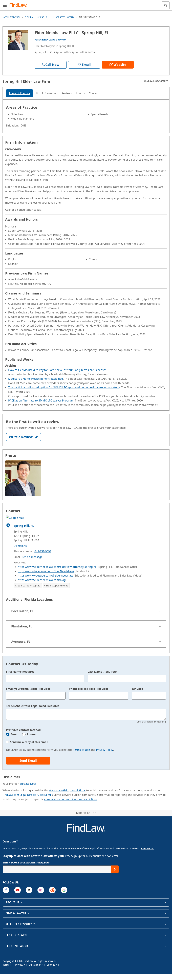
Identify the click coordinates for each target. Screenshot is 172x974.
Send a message (32, 557)
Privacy (19, 964)
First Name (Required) (20, 671)
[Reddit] (52, 890)
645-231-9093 (42, 551)
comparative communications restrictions (70, 799)
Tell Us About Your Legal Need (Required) (33, 706)
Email (14, 734)
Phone (31, 734)
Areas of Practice (19, 93)
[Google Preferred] (64, 890)
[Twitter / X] (29, 890)
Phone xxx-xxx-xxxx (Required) (89, 689)
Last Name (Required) (102, 671)
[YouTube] (17, 890)
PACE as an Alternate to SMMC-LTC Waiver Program (41, 400)
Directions (20, 546)
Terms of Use (81, 750)
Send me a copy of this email (29, 742)
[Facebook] (6, 890)
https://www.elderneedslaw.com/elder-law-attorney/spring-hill (57, 567)
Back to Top (87, 813)
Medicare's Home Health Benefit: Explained (35, 378)
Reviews (66, 93)
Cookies (51, 964)
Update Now (28, 784)
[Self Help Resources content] (165, 924)
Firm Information (46, 93)
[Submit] (115, 869)
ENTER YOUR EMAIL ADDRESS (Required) (26, 862)
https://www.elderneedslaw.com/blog (42, 580)
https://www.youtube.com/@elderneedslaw (45, 575)
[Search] (165, 5)
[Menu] (4, 5)
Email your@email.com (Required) (28, 689)
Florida (29, 17)
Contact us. (147, 848)
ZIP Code (137, 689)
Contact (94, 93)
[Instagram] (40, 890)
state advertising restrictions (67, 790)
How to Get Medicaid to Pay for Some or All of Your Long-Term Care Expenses (57, 370)
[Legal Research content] (165, 935)
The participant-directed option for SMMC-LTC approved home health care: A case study (64, 387)
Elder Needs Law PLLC (63, 17)
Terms (6, 964)
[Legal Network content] (165, 946)
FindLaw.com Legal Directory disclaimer (27, 795)
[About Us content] (165, 902)
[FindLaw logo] (19, 5)
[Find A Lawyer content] (165, 913)
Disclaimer (35, 964)
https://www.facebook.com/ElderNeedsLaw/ (46, 571)
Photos (80, 93)
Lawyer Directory (11, 17)
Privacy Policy (104, 750)
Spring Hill (43, 17)
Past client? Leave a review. (50, 39)
